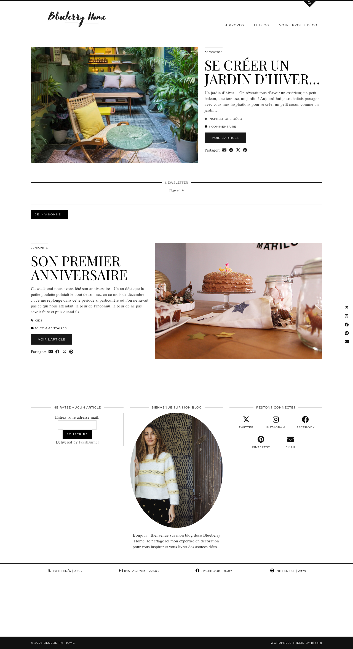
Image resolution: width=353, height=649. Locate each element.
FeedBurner (89, 442)
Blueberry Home (59, 643)
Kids (38, 320)
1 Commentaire (222, 126)
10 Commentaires (50, 328)
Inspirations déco (225, 119)
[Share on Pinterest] (245, 150)
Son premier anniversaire (79, 268)
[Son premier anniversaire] (238, 301)
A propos (234, 25)
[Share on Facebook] (231, 150)
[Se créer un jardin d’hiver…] (114, 105)
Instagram (141, 571)
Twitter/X (67, 571)
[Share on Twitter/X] (238, 150)
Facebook (216, 571)
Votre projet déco (298, 25)
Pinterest (290, 571)
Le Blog (261, 25)
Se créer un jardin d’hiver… (262, 72)
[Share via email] (224, 150)
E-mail (176, 191)
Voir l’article (225, 138)
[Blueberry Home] (77, 18)
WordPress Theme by (296, 643)
